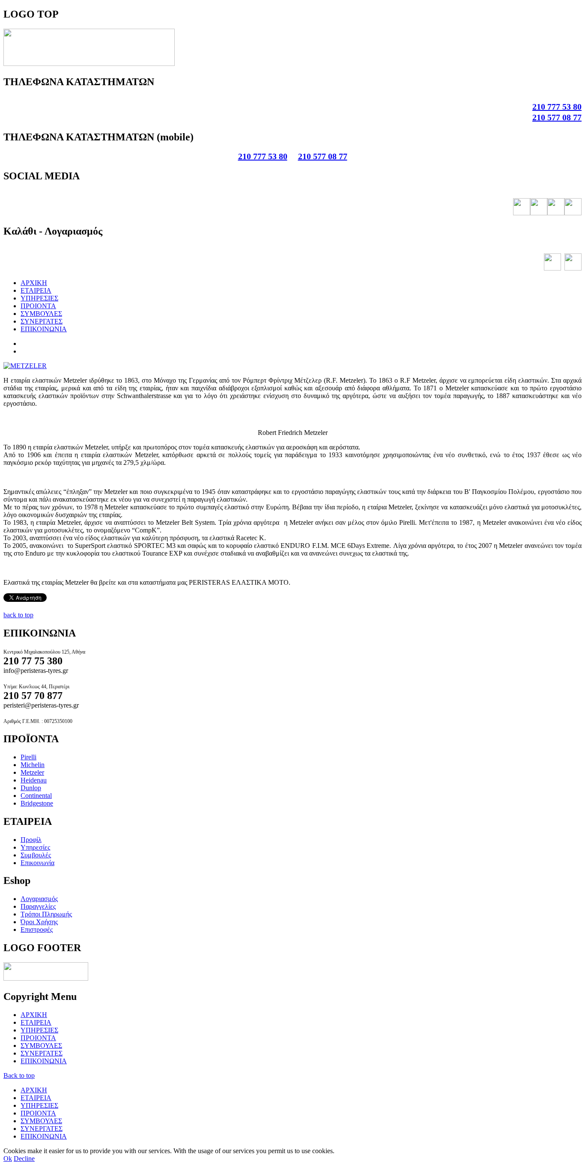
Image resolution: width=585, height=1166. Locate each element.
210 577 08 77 (557, 117)
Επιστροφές (37, 929)
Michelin (33, 764)
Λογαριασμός (39, 898)
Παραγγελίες (38, 906)
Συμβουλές (36, 855)
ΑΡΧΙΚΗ (34, 282)
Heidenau (34, 780)
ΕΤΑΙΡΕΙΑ (36, 290)
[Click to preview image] (25, 365)
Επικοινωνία (37, 862)
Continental (36, 795)
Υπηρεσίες (35, 847)
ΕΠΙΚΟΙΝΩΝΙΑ (44, 329)
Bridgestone (37, 803)
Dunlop (31, 787)
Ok (7, 1158)
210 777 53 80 (557, 106)
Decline (24, 1158)
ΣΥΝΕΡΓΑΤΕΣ (42, 321)
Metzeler (32, 772)
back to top (18, 615)
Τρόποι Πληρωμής (46, 914)
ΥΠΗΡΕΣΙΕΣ (39, 298)
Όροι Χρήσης (39, 921)
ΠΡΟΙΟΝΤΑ (38, 305)
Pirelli (28, 757)
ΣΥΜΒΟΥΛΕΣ (41, 313)
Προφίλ (31, 839)
